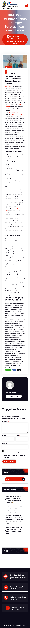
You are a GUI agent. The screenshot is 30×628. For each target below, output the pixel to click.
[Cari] (23, 479)
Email (18, 435)
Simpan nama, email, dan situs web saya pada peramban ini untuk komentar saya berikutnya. (14, 455)
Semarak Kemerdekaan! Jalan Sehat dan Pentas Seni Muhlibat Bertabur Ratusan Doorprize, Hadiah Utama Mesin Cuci (15, 509)
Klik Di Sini (13, 599)
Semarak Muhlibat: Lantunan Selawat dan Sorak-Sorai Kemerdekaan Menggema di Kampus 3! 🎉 (14, 499)
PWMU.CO (8, 86)
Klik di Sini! (13, 589)
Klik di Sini (15, 609)
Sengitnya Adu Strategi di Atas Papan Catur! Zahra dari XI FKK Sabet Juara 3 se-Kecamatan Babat (14, 530)
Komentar (5, 421)
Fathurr (13, 114)
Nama (4, 435)
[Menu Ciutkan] (26, 5)
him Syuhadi (19, 114)
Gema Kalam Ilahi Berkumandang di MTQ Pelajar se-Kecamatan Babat (15, 539)
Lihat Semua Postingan (13, 396)
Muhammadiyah (13, 112)
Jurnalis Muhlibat (12, 71)
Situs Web (5, 443)
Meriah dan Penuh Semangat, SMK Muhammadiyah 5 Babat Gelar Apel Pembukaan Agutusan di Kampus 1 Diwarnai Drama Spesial (15, 519)
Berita (19, 36)
